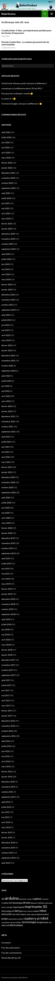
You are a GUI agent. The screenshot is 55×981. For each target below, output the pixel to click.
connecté (45, 899)
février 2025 (6, 223)
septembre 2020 (8, 492)
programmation (42, 914)
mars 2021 (6, 462)
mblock (36, 911)
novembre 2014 (8, 847)
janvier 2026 (6, 168)
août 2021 (5, 436)
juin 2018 (5, 629)
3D (2, 898)
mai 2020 (5, 513)
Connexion (6, 942)
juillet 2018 (6, 624)
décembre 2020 (8, 477)
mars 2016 (6, 766)
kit (13, 911)
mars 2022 (6, 401)
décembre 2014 (8, 842)
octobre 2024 (7, 244)
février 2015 (6, 832)
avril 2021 (5, 457)
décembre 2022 (8, 355)
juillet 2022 (6, 381)
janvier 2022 (6, 411)
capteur (37, 898)
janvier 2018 (6, 655)
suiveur (18, 922)
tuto (3, 925)
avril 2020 (5, 518)
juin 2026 (5, 142)
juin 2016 (5, 751)
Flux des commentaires (11, 953)
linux (25, 911)
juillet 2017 (6, 685)
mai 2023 (5, 330)
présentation (12, 919)
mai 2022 (5, 391)
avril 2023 (5, 335)
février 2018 (6, 650)
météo (28, 914)
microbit (16, 914)
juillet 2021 (6, 442)
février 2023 (6, 345)
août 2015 (5, 802)
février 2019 (6, 589)
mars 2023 (6, 340)
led (16, 910)
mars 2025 (6, 218)
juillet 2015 (6, 807)
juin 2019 (5, 568)
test (50, 922)
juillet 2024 (6, 259)
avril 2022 (5, 396)
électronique (16, 925)
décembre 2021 (8, 416)
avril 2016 (5, 761)
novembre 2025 (8, 178)
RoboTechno (8, 13)
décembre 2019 (8, 538)
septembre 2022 (8, 371)
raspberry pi (31, 918)
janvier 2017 (6, 716)
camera (29, 899)
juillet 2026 (6, 137)
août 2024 (5, 254)
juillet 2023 (6, 320)
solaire (12, 922)
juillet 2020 (6, 502)
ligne (21, 911)
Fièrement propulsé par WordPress (14, 977)
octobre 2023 (7, 305)
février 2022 (6, 406)
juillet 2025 (6, 198)
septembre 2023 (8, 310)
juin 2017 (5, 690)
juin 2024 (5, 264)
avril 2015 (5, 822)
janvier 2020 (6, 533)
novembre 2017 (8, 665)
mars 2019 (6, 584)
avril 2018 (5, 639)
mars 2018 (6, 644)
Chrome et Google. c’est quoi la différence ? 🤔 (21, 103)
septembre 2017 (8, 675)
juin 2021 (5, 447)
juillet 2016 (6, 746)
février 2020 (6, 528)
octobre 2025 (7, 183)
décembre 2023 (8, 294)
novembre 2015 (8, 787)
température (42, 922)
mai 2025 (5, 208)
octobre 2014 (7, 852)
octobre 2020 (7, 487)
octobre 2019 (7, 548)
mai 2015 (5, 817)
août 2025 (5, 193)
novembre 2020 (8, 482)
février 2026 (6, 163)
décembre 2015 (8, 781)
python (20, 919)
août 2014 (5, 863)
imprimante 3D (36, 906)
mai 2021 (5, 452)
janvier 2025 (6, 228)
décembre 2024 (8, 234)
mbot (42, 911)
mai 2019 (5, 573)
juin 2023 (5, 325)
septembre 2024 (8, 249)
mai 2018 (5, 634)
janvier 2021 (6, 472)
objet (33, 914)
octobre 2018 (7, 609)
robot (44, 918)
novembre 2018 (8, 604)
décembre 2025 (8, 173)
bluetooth (22, 899)
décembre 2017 (8, 660)
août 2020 (5, 497)
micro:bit (6, 914)
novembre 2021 (8, 421)
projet (4, 918)
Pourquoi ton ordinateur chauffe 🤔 (17, 93)
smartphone (5, 922)
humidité (9, 907)
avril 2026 (5, 152)
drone (26, 902)
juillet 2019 (6, 563)
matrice (30, 911)
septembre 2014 (8, 858)
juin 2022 (5, 386)
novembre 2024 (8, 239)
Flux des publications (10, 947)
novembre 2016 (8, 726)
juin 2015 (5, 812)
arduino (12, 898)
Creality (4, 903)
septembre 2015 (8, 797)
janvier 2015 (6, 837)
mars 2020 (6, 523)
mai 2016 (5, 756)
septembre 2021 (8, 431)
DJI (10, 902)
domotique (18, 903)
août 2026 (5, 132)
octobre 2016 (7, 731)
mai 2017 (5, 695)
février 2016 (6, 771)
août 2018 (5, 619)
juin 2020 (5, 507)
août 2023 (5, 315)
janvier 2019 (6, 594)
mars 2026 (6, 157)
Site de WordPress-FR (11, 958)
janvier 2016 (6, 776)
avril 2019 (5, 579)
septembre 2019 (8, 553)
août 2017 (5, 680)
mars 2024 (6, 279)
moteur (23, 914)
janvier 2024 (6, 289)
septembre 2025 (8, 188)
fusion (3, 907)
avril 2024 (5, 274)
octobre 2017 (7, 670)
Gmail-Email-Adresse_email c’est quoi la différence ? (24, 83)
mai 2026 (5, 147)
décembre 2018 (8, 599)
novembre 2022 (8, 360)
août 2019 (5, 558)
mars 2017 (6, 705)
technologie (29, 922)
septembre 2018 (8, 614)
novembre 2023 (8, 299)
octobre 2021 (7, 426)
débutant (34, 903)
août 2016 (5, 741)
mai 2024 (5, 269)
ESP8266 (41, 903)
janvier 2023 (6, 350)
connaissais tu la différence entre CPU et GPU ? (22, 88)
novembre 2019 (8, 543)
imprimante (18, 907)
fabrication (48, 903)
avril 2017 (5, 700)
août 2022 (5, 376)
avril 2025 (5, 213)
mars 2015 (6, 827)
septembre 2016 (8, 736)
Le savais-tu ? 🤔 (8, 98)
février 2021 (6, 467)
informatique (6, 911)
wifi (7, 925)
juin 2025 (5, 203)
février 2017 (6, 710)
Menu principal (51, 13)
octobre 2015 (7, 792)
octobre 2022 (7, 365)
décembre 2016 (8, 721)
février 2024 (6, 284)
